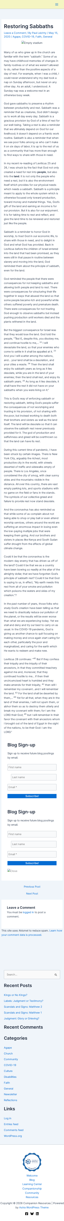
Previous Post (32, 886)
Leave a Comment (15, 33)
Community (11, 1059)
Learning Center (32, 1184)
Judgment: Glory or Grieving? (21, 1018)
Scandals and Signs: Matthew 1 (23, 1012)
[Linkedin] (37, 1213)
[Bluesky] (32, 1213)
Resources (32, 1197)
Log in (7, 1118)
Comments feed (13, 1130)
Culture (8, 1071)
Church (8, 1053)
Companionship (32, 1188)
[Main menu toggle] (56, 4)
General (47, 36)
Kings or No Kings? (15, 995)
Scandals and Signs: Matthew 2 (23, 1006)
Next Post (32, 893)
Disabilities (10, 1076)
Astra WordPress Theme (34, 1207)
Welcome (32, 1175)
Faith (39, 36)
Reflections (10, 1100)
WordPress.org (13, 1136)
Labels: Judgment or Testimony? (23, 1000)
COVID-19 (28, 36)
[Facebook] (26, 1213)
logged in (28, 912)
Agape (16, 36)
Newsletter (10, 1094)
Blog (32, 1179)
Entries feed (11, 1124)
